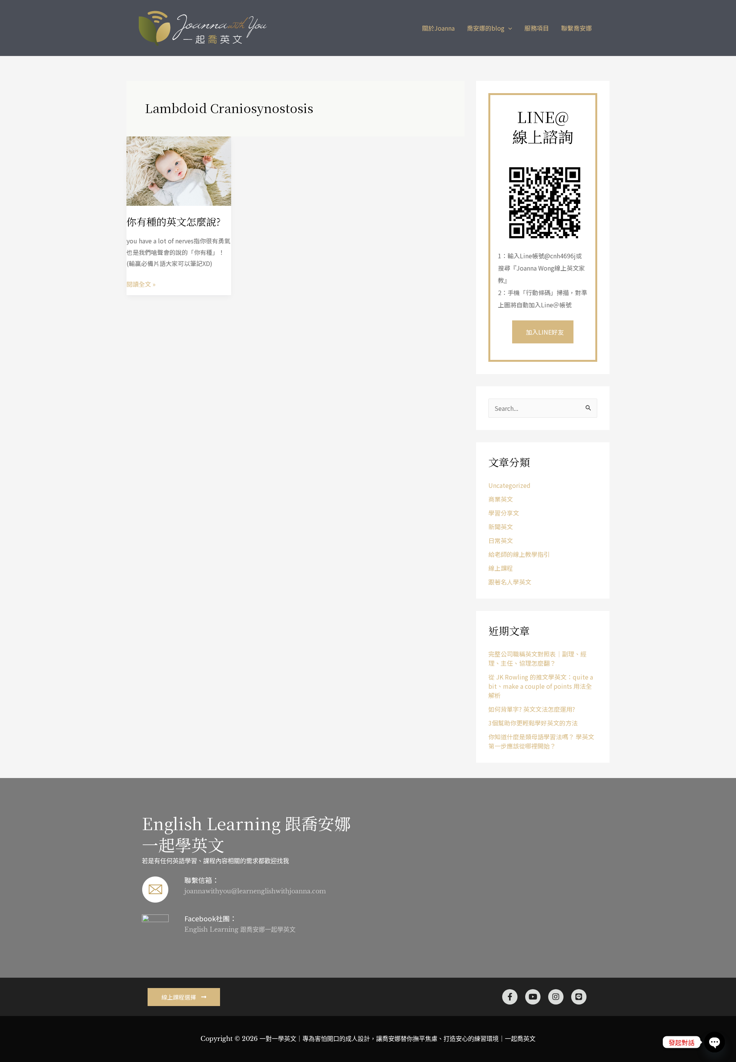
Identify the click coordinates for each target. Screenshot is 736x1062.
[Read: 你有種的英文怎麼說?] (179, 170)
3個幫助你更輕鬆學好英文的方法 (533, 722)
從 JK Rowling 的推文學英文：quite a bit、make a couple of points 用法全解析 (540, 686)
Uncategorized (509, 485)
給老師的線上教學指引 (519, 554)
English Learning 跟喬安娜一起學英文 (246, 833)
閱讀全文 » (141, 284)
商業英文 (500, 499)
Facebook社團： (210, 918)
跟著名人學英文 (509, 581)
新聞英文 (500, 526)
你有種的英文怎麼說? (174, 221)
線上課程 (500, 568)
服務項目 (536, 28)
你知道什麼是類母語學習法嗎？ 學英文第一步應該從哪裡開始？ (541, 741)
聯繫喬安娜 (576, 28)
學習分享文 (503, 512)
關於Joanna (438, 28)
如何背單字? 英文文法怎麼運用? (531, 709)
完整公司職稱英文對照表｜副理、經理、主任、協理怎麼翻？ (537, 658)
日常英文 (500, 540)
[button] (508, 28)
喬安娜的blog (485, 28)
